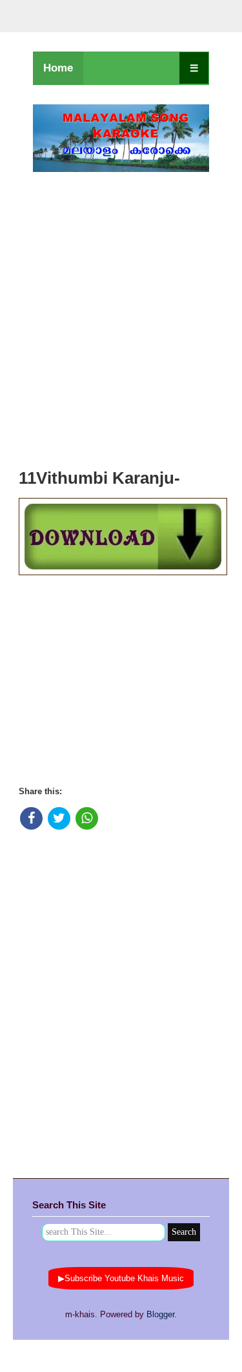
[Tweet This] (59, 818)
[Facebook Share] (31, 818)
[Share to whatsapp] (87, 818)
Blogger (160, 1314)
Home (58, 68)
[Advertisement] (121, 316)
